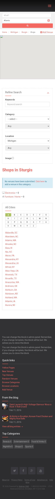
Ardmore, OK (11, 286)
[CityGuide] (10, 6)
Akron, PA (9, 255)
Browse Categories (11, 382)
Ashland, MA (11, 297)
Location (9, 136)
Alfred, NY (10, 267)
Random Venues (10, 379)
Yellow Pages (8, 368)
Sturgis (24, 32)
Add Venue (47, 32)
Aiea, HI (8, 248)
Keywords (10, 99)
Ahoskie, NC (10, 244)
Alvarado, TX (11, 274)
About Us (5, 480)
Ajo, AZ (8, 252)
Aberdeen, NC (11, 236)
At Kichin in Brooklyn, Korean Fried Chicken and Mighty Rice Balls (31, 417)
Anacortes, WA (12, 282)
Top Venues (7, 375)
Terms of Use (29, 480)
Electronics (10, 193)
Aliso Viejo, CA (11, 271)
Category (9, 114)
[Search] (27, 25)
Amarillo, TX (11, 278)
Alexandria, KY (12, 259)
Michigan (14, 32)
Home (4, 32)
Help (51, 480)
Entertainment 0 (21, 441)
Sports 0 (29, 446)
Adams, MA (10, 240)
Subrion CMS (24, 486)
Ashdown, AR (11, 294)
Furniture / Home (13, 196)
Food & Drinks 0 (39, 441)
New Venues (8, 371)
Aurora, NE (10, 305)
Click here (39, 181)
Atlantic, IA (10, 301)
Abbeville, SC (11, 233)
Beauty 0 (7, 441)
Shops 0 (19, 446)
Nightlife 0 (7, 446)
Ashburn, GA (11, 290)
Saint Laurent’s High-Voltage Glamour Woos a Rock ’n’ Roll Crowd (30, 405)
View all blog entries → (12, 426)
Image (8, 158)
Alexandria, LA (12, 263)
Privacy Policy (16, 480)
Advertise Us (42, 480)
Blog (27, 482)
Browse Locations (10, 386)
